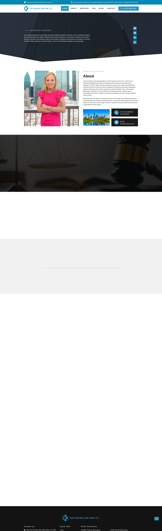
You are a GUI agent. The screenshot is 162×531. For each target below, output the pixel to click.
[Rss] (135, 42)
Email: (122, 121)
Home (64, 8)
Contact (111, 8)
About (74, 8)
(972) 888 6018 (124, 114)
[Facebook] (135, 28)
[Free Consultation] (116, 112)
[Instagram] (135, 37)
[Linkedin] (135, 33)
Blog (101, 8)
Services (84, 8)
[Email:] (116, 122)
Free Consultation (126, 112)
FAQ (94, 8)
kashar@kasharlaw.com (127, 124)
